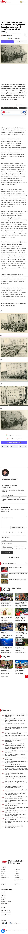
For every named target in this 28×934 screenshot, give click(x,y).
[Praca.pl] (4, 923)
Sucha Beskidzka (19, 879)
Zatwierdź (7, 552)
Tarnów (16, 881)
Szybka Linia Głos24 (6, 901)
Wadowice (17, 883)
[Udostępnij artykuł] (25, 34)
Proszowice (17, 877)
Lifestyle (3, 896)
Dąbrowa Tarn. (5, 877)
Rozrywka (5, 657)
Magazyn (3, 894)
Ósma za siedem (5, 903)
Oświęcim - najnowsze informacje (11, 589)
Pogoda (3, 892)
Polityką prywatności (7, 547)
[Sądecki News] (11, 923)
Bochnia (3, 871)
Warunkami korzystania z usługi (16, 545)
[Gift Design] (4, 925)
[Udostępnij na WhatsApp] (12, 446)
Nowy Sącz (17, 869)
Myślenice (3, 884)
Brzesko (3, 873)
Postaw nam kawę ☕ (7, 41)
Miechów (3, 883)
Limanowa (3, 881)
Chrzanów (3, 875)
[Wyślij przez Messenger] (7, 446)
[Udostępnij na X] (16, 446)
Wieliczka (17, 884)
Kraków (3, 869)
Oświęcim (17, 873)
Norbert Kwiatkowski (7, 35)
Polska (2, 899)
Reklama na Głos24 (6, 912)
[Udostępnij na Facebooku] (3, 446)
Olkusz (16, 871)
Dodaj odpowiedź (16, 527)
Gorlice (3, 879)
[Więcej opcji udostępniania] (25, 446)
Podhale (17, 875)
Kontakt (3, 916)
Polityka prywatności (6, 914)
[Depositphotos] (17, 923)
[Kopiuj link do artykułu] (21, 446)
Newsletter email (5, 910)
